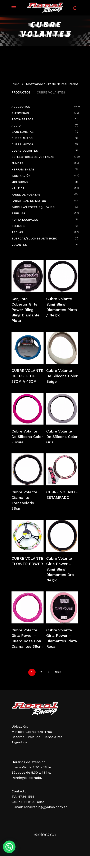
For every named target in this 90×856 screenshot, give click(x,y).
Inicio (15, 84)
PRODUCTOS (21, 92)
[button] (9, 847)
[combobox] (30, 67)
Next (58, 671)
